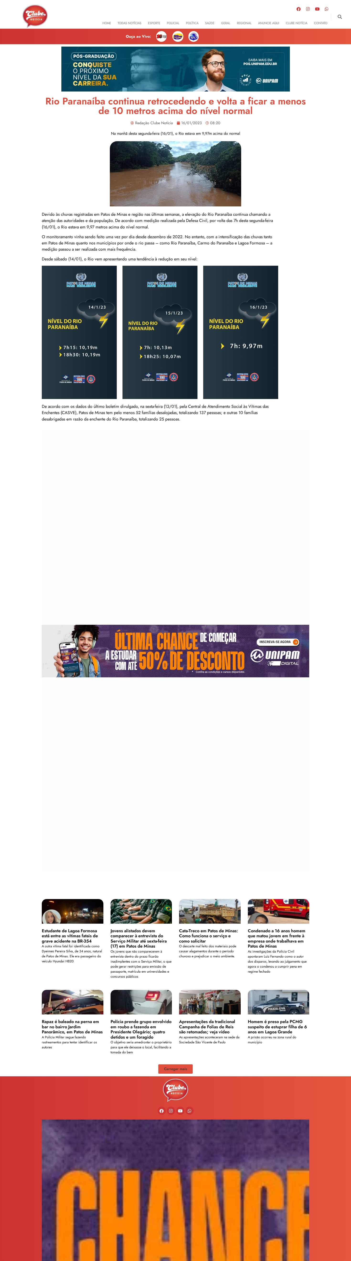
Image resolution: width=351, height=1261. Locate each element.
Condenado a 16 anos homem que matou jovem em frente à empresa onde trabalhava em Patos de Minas (276, 938)
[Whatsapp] (327, 9)
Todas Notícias (129, 23)
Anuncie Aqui (268, 23)
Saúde (209, 23)
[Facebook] (299, 9)
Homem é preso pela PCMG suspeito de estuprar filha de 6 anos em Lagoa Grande (277, 1027)
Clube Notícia (296, 23)
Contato (320, 23)
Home (106, 23)
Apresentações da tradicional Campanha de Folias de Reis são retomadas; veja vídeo (207, 1027)
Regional (244, 23)
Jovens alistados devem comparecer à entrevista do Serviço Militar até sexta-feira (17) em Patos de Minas (139, 938)
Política (192, 23)
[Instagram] (308, 9)
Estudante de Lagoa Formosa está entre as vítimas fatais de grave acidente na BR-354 (70, 936)
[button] (340, 17)
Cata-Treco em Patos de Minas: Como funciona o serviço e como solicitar (208, 936)
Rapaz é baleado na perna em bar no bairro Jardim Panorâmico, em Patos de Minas (72, 1027)
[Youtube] (317, 9)
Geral (225, 23)
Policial (173, 23)
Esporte (154, 23)
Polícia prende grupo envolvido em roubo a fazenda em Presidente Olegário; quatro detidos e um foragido (141, 1029)
